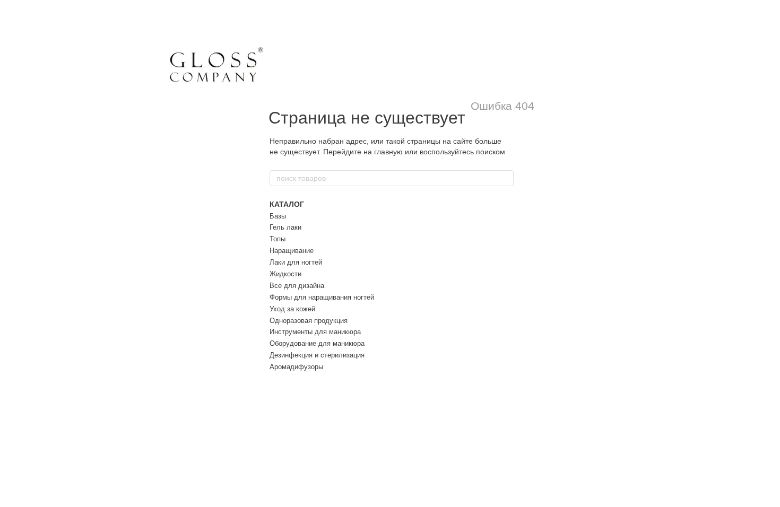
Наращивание (292, 251)
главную (388, 151)
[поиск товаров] (505, 178)
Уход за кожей (292, 309)
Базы (278, 216)
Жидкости (285, 274)
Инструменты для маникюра (315, 332)
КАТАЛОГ (287, 204)
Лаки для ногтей (296, 262)
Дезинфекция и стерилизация (317, 355)
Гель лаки (285, 227)
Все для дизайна (297, 286)
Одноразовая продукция (309, 321)
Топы (277, 239)
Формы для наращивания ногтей (322, 297)
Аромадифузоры (296, 367)
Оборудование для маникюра (317, 343)
